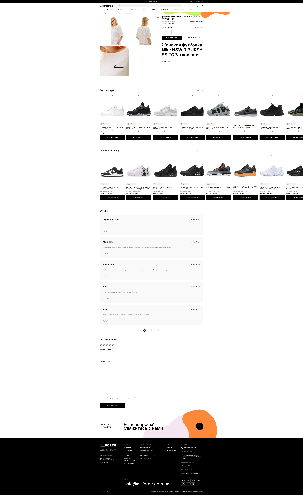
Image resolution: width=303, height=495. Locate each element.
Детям (144, 9)
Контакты (193, 9)
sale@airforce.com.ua (146, 484)
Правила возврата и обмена (195, 491)
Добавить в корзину (193, 37)
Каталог (109, 9)
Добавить (105, 124)
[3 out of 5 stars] (107, 345)
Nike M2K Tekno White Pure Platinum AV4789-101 (270, 188)
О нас (167, 444)
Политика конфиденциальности (178, 491)
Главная (102, 13)
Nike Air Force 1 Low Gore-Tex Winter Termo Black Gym (245, 186)
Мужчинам (133, 9)
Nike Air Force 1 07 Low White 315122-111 (111, 127)
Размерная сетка (198, 27)
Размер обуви (145, 448)
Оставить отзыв (112, 405)
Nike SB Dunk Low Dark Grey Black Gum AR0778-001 (244, 126)
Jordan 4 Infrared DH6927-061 (218, 187)
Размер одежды (146, 450)
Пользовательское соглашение (159, 491)
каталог (127, 444)
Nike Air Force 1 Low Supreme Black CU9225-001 (191, 127)
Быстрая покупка (172, 37)
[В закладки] (158, 17)
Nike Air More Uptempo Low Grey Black (217, 127)
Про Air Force (170, 450)
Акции (153, 9)
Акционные (128, 458)
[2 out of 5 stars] (104, 345)
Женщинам (121, 9)
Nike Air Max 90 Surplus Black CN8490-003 (192, 188)
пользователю (146, 444)
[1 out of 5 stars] (101, 345)
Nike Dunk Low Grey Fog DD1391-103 (162, 127)
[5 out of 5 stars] (113, 345)
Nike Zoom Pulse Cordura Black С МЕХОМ (270, 127)
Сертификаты (145, 458)
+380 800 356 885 (189, 448)
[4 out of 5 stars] (110, 345)
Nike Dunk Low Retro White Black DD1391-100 (110, 188)
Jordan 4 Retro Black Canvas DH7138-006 (138, 127)
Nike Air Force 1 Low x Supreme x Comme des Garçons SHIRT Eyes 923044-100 (138, 188)
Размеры (163, 9)
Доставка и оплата (179, 9)
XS (166, 31)
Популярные (129, 463)
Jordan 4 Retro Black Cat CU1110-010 (163, 188)
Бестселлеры (129, 460)
